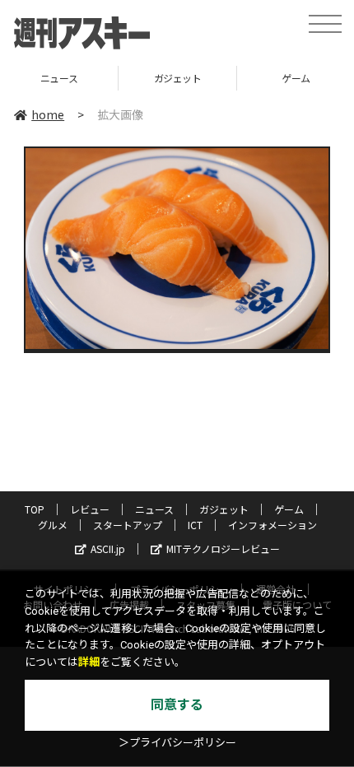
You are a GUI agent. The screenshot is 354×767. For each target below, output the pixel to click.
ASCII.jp (108, 548)
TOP (34, 509)
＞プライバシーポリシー (177, 743)
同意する (177, 705)
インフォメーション (272, 525)
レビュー (89, 509)
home (47, 114)
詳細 (89, 662)
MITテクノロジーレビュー (223, 548)
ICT (195, 525)
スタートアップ (127, 525)
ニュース (154, 509)
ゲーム (235, 78)
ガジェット (117, 78)
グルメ (53, 525)
